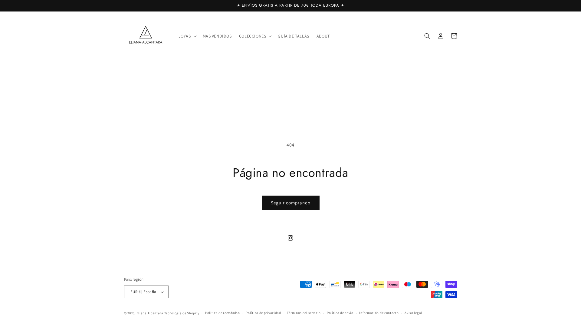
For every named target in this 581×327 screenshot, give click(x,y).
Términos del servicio (304, 313)
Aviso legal (413, 313)
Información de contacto (379, 313)
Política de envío (340, 313)
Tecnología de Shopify (181, 313)
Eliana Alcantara (150, 313)
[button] (187, 36)
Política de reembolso (222, 313)
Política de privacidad (263, 313)
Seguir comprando (290, 203)
